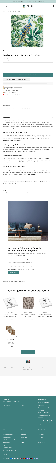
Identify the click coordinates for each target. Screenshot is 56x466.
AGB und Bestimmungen (44, 432)
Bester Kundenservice (43, 402)
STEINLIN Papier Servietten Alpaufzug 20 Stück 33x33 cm (45, 315)
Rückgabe (5, 179)
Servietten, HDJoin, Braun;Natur (10, 343)
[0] (49, 6)
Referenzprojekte (24, 439)
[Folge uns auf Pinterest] (48, 421)
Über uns (22, 432)
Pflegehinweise (6, 442)
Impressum (41, 437)
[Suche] (6, 6)
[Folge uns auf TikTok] (51, 421)
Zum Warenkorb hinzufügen (28, 74)
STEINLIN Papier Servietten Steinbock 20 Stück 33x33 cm (10, 315)
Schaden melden (7, 437)
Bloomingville (28, 312)
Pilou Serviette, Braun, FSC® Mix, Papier (28, 315)
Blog (4, 445)
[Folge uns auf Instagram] (44, 421)
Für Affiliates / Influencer (26, 445)
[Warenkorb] (52, 6)
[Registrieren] (23, 405)
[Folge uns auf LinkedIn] (40, 425)
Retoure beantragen (8, 434)
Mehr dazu (41, 1)
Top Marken (41, 405)
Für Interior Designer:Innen (9, 450)
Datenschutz (41, 434)
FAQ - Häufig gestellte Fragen (10, 439)
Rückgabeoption (18, 87)
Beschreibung (7, 117)
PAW (4, 50)
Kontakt (22, 442)
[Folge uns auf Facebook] (40, 421)
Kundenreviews (24, 437)
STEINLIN (10, 312)
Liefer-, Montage (8, 87)
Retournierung (41, 442)
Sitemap (40, 445)
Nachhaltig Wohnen (7, 447)
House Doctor (10, 339)
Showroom (18, 94)
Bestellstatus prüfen (8, 432)
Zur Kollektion (28, 351)
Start (4, 11)
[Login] (46, 6)
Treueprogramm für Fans (44, 407)
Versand (40, 439)
